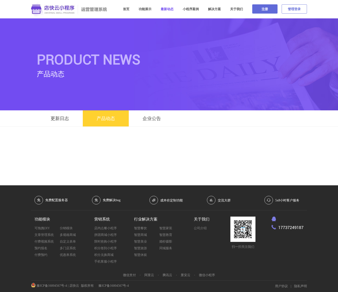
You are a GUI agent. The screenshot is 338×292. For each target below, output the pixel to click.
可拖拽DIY (42, 228)
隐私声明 (300, 286)
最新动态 (167, 9)
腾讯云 (167, 275)
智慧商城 (140, 235)
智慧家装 (165, 228)
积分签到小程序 (105, 248)
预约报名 (40, 248)
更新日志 (60, 118)
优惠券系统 (68, 255)
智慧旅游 (140, 248)
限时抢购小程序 (105, 241)
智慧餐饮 (140, 228)
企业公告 (152, 118)
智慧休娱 (140, 255)
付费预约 (40, 255)
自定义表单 (68, 241)
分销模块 (66, 228)
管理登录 (294, 9)
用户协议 (281, 286)
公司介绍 (200, 228)
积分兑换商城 (104, 255)
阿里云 (149, 275)
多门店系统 (68, 248)
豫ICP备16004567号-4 (52, 285)
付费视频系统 (44, 241)
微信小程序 (207, 275)
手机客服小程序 (105, 261)
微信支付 (129, 275)
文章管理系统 (44, 235)
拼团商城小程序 (105, 235)
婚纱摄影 (165, 241)
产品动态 (106, 118)
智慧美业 (140, 241)
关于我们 (236, 9)
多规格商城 (68, 235)
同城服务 (165, 248)
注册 (265, 9)
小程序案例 (191, 9)
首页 (126, 9)
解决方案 (214, 9)
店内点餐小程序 (105, 228)
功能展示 (145, 9)
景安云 (185, 275)
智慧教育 (165, 235)
